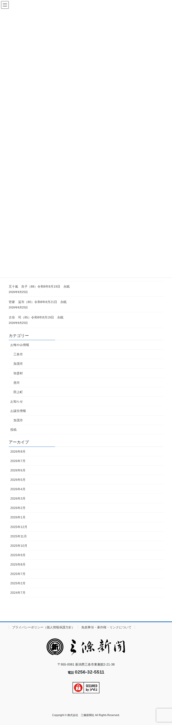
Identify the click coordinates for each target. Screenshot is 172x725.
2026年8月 (18, 451)
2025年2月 (18, 583)
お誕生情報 (18, 411)
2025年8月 (18, 564)
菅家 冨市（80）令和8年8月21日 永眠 (38, 302)
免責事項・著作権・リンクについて (106, 627)
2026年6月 (18, 470)
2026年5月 (18, 479)
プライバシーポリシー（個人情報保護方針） (43, 627)
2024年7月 (18, 592)
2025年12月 (18, 527)
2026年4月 (18, 489)
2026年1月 (18, 517)
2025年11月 (18, 536)
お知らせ (16, 401)
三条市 (18, 354)
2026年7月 (18, 461)
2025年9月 (18, 555)
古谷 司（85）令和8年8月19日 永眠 (36, 317)
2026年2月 (18, 508)
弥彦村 (18, 373)
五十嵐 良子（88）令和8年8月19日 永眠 (39, 286)
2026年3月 (18, 498)
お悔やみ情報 (19, 345)
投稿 (13, 429)
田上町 (18, 392)
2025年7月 (18, 574)
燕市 (16, 382)
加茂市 (18, 363)
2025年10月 (18, 545)
